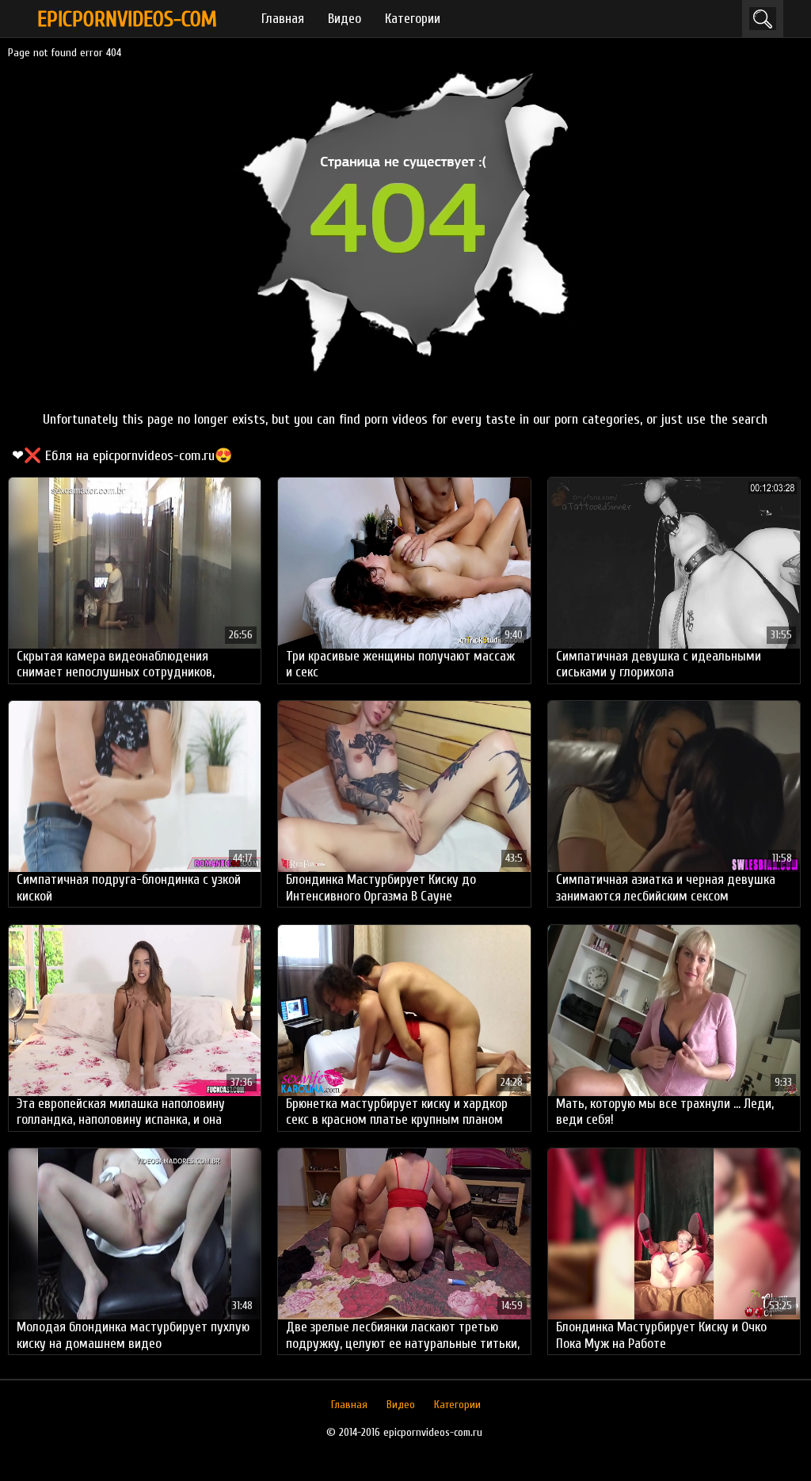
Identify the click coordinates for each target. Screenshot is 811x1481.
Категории (412, 18)
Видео (344, 18)
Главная (282, 18)
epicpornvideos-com (127, 19)
